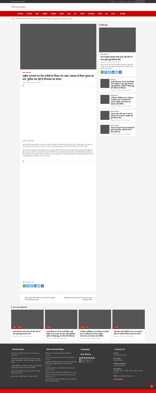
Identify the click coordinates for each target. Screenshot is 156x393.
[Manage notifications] (151, 386)
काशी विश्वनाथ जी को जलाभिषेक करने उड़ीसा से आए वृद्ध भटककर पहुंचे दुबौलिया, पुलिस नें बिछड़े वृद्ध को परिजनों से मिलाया (122, 85)
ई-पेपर (113, 14)
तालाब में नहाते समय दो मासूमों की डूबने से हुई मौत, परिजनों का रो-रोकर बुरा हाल (122, 129)
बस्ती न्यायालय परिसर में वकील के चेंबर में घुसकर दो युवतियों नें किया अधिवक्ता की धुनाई (40, 298)
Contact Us (122, 1)
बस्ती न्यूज (20, 14)
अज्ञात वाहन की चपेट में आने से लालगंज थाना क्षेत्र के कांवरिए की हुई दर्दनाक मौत (122, 115)
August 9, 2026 (115, 120)
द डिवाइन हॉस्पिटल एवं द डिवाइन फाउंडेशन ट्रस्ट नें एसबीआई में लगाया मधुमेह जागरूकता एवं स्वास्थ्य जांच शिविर (122, 100)
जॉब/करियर (91, 14)
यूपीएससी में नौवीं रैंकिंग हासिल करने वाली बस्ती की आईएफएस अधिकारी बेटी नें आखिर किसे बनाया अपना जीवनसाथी (60, 363)
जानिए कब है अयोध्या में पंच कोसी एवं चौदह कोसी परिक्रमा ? (60, 357)
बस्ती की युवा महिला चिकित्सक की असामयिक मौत (58, 372)
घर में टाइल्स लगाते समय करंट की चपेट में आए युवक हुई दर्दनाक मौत (116, 58)
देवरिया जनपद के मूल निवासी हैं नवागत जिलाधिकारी (58, 353)
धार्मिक (100, 14)
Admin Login (130, 1)
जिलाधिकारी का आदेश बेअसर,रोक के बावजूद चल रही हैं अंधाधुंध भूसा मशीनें (78, 298)
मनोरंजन (82, 14)
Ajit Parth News (36, 82)
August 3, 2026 (115, 134)
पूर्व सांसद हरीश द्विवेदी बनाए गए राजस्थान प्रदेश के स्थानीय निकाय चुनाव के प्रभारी (128, 332)
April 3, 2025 (26, 82)
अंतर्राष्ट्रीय (44, 14)
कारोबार (62, 14)
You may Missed (19, 307)
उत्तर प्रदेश (29, 14)
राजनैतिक (53, 14)
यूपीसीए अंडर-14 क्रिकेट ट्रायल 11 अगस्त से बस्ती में (24, 376)
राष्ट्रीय (37, 14)
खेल (75, 14)
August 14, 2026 (105, 62)
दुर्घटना (101, 54)
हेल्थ (106, 14)
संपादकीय (122, 14)
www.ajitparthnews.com (121, 381)
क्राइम (69, 14)
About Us (113, 1)
